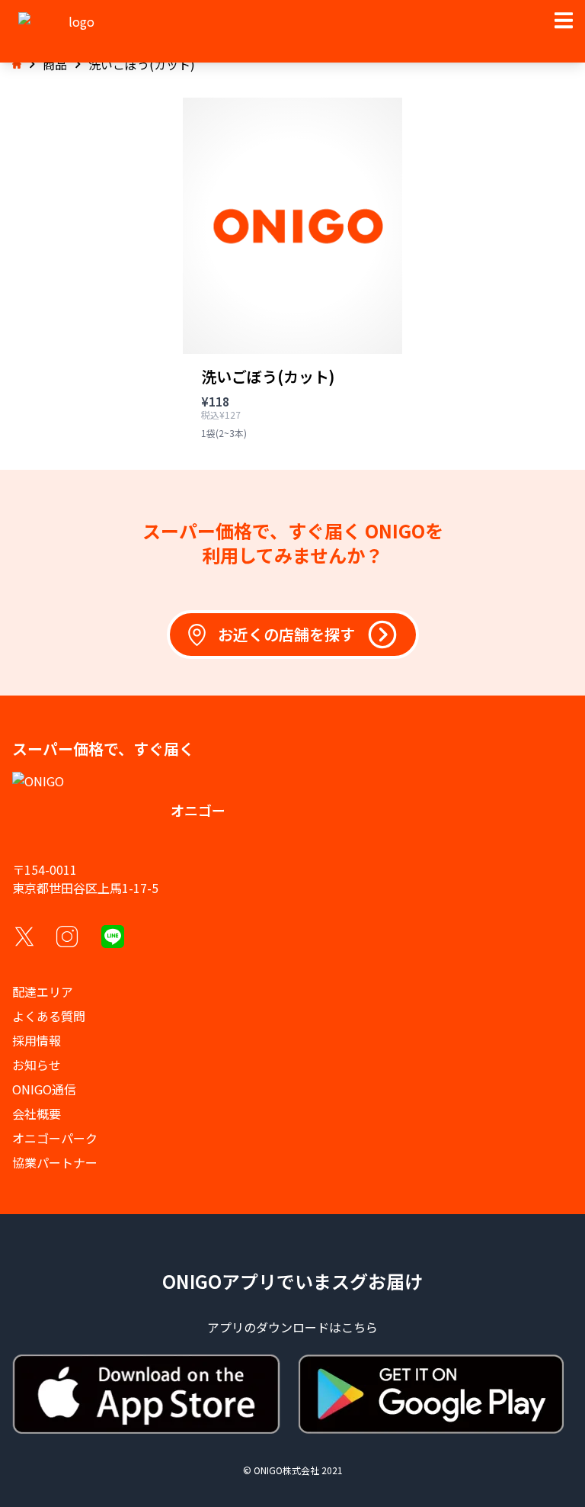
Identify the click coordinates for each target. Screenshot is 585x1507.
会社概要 (36, 1113)
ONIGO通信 (44, 1089)
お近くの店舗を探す (286, 634)
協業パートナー (55, 1162)
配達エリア (42, 991)
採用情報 (36, 1040)
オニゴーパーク (55, 1138)
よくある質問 (48, 1016)
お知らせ (36, 1065)
